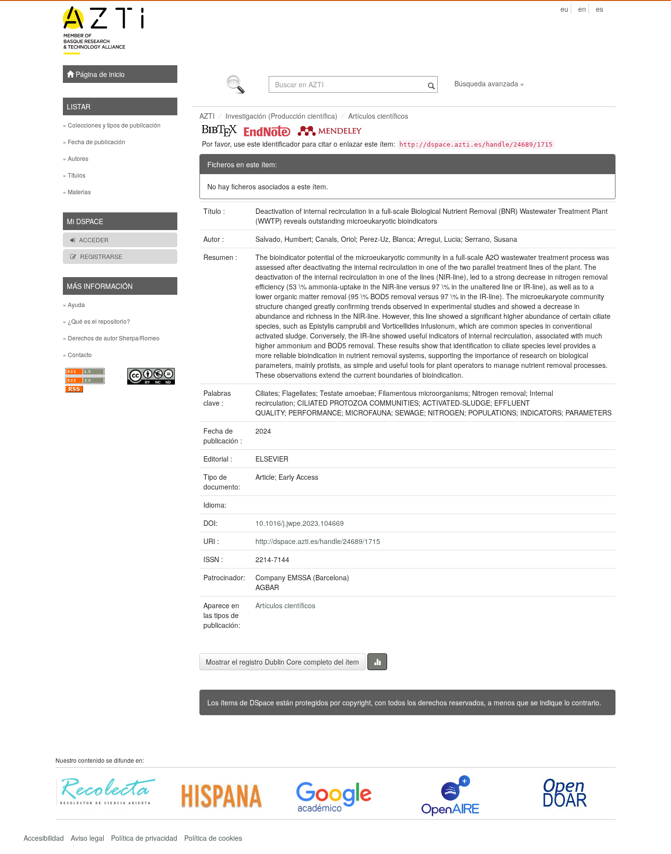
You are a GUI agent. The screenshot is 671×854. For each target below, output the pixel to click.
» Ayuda (74, 304)
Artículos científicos (378, 116)
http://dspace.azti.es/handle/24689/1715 (317, 541)
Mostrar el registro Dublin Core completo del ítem (282, 662)
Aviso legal (87, 838)
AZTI (207, 116)
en (582, 9)
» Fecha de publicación (94, 141)
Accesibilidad (44, 838)
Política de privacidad (144, 838)
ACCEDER (94, 239)
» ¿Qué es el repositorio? (96, 321)
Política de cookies (213, 838)
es (599, 9)
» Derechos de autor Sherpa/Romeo (111, 338)
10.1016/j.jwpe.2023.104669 (299, 523)
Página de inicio (99, 74)
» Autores (75, 158)
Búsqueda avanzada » (489, 83)
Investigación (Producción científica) (281, 116)
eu (564, 9)
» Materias (77, 191)
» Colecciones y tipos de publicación (112, 125)
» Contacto (77, 354)
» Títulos (74, 175)
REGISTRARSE (101, 256)
